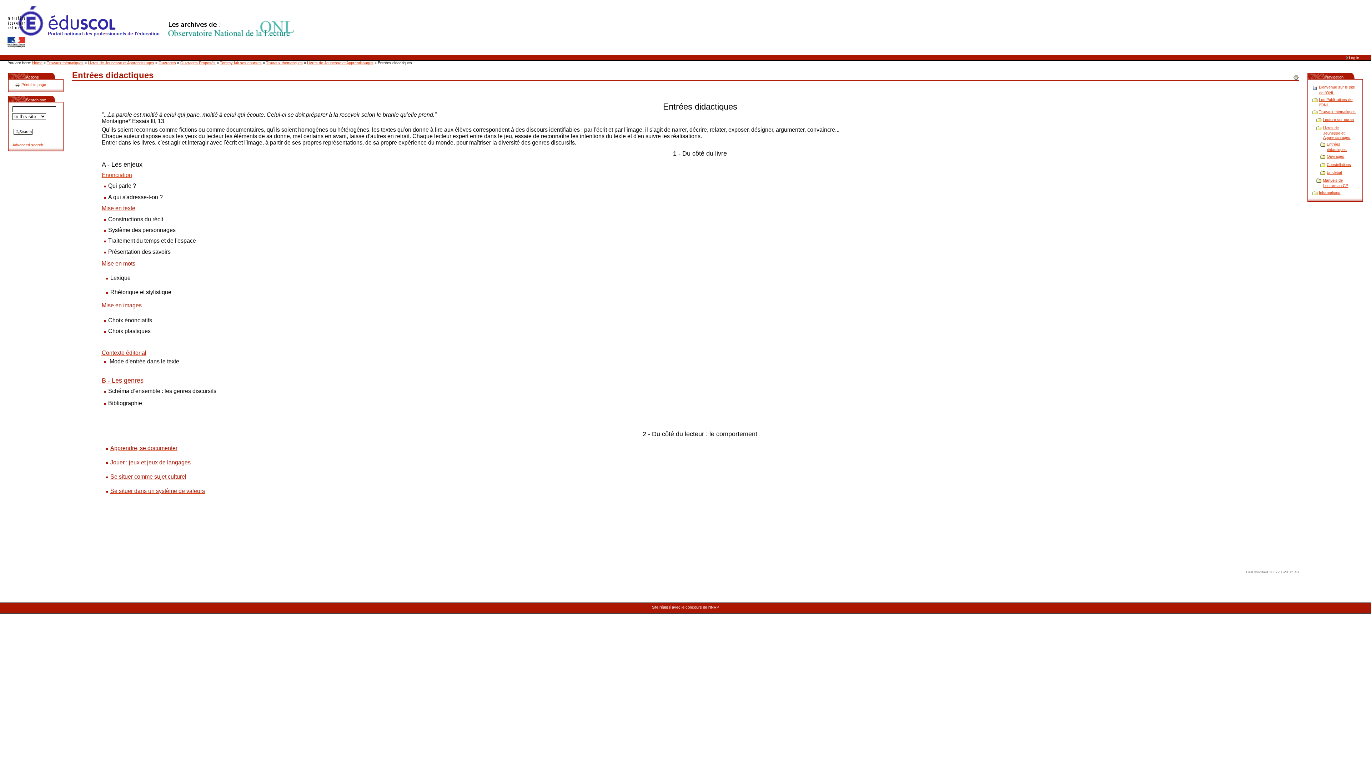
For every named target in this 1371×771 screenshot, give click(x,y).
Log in (1354, 58)
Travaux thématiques (65, 63)
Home (37, 63)
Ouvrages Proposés (198, 63)
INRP (714, 607)
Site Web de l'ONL (152, 27)
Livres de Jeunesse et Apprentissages (121, 63)
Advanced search (27, 145)
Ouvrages (167, 63)
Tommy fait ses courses (241, 63)
